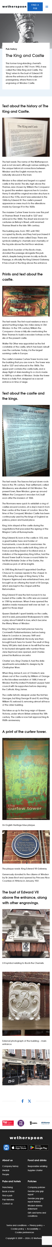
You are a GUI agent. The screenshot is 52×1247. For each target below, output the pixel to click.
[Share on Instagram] (22, 1101)
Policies (32, 1181)
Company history (10, 1166)
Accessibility (32, 1229)
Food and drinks (37, 1160)
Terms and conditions (16, 1225)
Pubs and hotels (11, 1181)
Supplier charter (35, 1170)
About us (7, 1160)
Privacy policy (36, 1225)
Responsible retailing (37, 1166)
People (5, 1174)
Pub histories (8, 1199)
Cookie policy (17, 1229)
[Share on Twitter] (29, 1101)
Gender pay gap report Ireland (36, 1200)
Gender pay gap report (36, 1193)
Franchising (7, 1187)
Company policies (36, 1187)
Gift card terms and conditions (37, 1214)
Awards (5, 1170)
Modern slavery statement (35, 1207)
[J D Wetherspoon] (14, 6)
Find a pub (35, 7)
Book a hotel (8, 1191)
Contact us (7, 1203)
